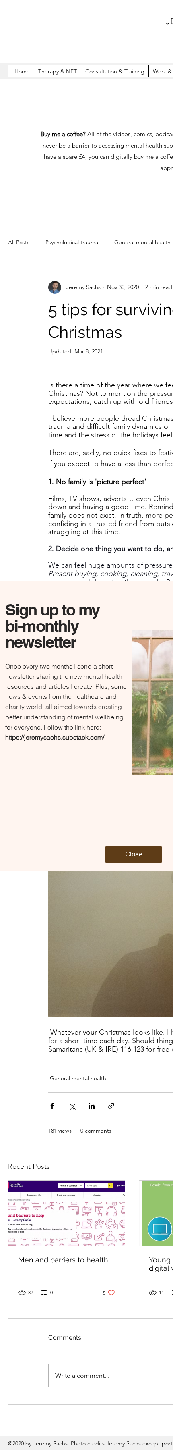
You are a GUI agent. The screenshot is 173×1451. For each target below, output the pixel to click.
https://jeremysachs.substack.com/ (54, 737)
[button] (133, 854)
